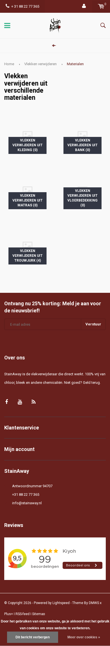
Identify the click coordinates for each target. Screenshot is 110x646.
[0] (101, 6)
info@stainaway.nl (27, 503)
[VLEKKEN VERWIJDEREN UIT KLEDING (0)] (27, 134)
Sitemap (38, 614)
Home (9, 64)
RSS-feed (23, 614)
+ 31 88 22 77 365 (25, 6)
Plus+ (8, 614)
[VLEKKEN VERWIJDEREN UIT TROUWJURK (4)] (27, 245)
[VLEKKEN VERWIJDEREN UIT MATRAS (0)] (27, 190)
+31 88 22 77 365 (25, 494)
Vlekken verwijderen (40, 64)
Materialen (75, 64)
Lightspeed (61, 603)
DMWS (94, 603)
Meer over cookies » (83, 637)
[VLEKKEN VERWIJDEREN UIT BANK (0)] (82, 134)
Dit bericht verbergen (33, 637)
